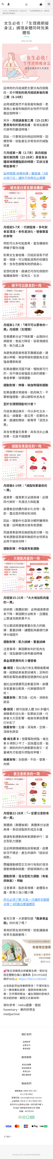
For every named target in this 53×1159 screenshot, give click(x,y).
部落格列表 (13, 10)
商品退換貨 (26, 1068)
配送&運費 (26, 1064)
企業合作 (26, 1045)
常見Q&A (26, 1071)
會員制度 (26, 1048)
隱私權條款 (26, 1074)
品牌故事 (26, 1041)
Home (5, 10)
